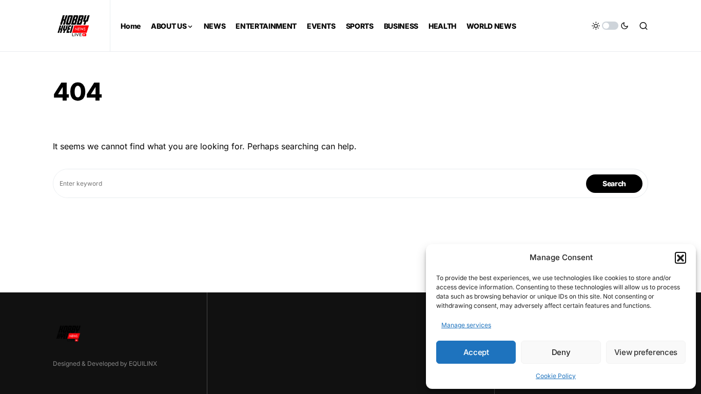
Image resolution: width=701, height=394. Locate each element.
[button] (680, 257)
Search (614, 183)
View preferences (645, 352)
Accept (476, 352)
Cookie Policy (556, 376)
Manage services (466, 325)
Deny (561, 352)
